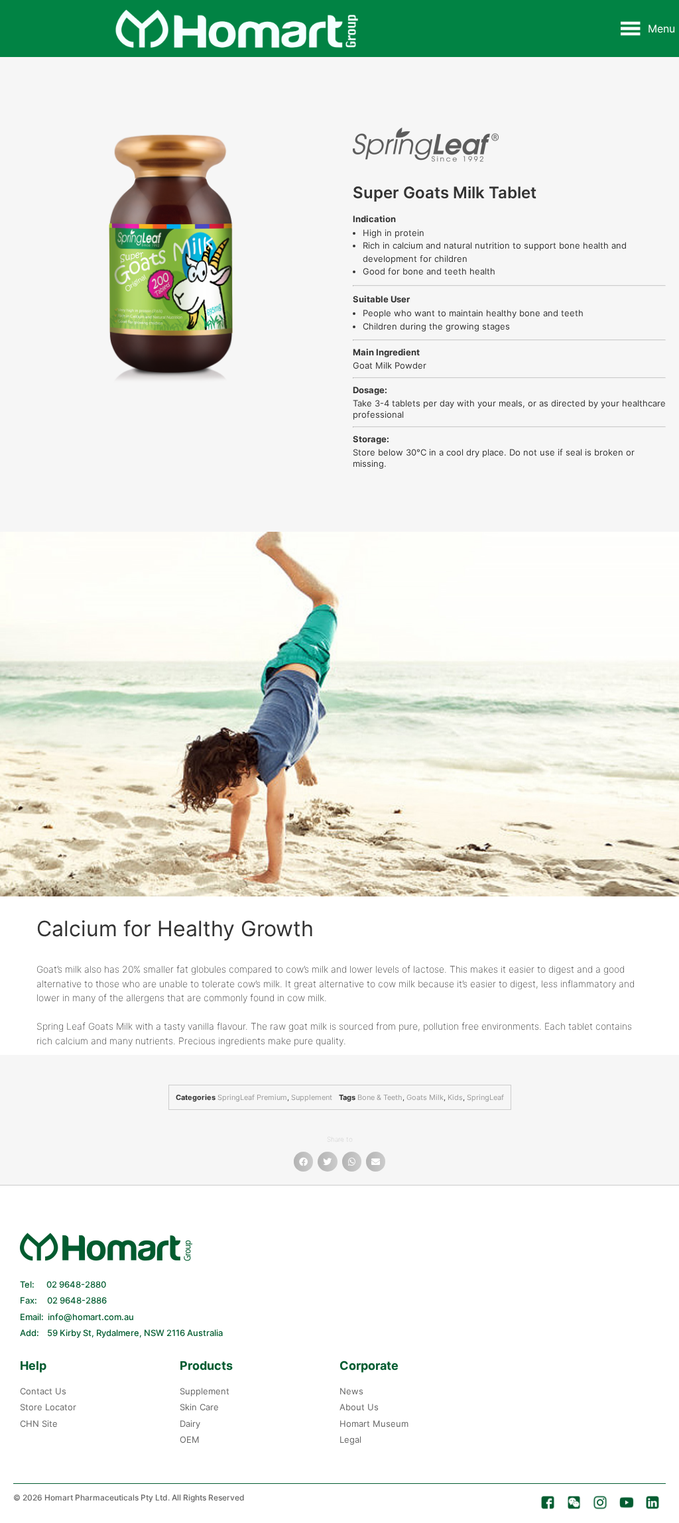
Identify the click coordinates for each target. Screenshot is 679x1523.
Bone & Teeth (379, 1097)
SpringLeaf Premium (252, 1097)
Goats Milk (425, 1097)
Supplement (311, 1097)
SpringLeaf (485, 1097)
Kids (455, 1097)
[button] (661, 28)
